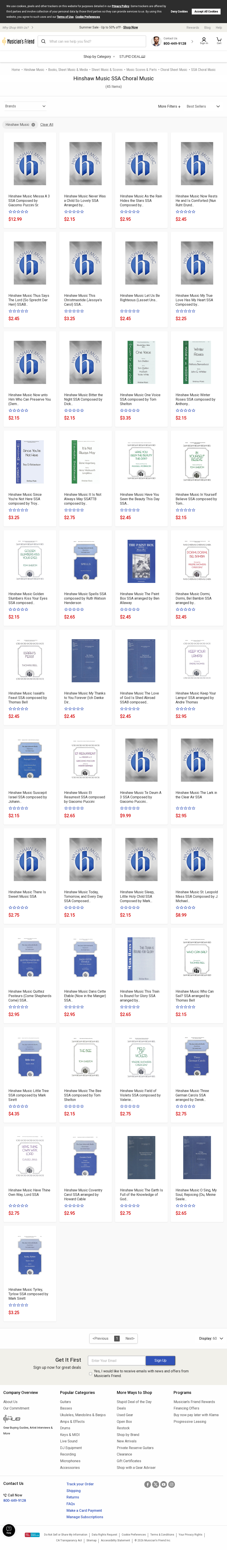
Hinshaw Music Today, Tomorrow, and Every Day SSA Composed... (83, 896)
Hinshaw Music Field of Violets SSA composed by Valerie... (140, 1095)
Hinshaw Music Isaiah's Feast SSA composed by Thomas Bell (27, 697)
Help (219, 27)
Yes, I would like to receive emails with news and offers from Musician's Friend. (141, 1373)
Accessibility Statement (115, 1540)
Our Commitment (16, 1408)
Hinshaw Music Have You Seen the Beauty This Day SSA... (140, 499)
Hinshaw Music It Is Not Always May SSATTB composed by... (82, 499)
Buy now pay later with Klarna (196, 1415)
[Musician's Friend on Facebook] (148, 1484)
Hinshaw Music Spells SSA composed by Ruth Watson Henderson (85, 598)
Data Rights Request (104, 1534)
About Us (10, 1402)
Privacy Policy (120, 6)
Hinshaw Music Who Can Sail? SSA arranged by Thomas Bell (195, 995)
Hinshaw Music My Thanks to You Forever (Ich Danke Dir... (85, 697)
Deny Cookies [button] (179, 11)
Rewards (193, 27)
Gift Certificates (129, 1461)
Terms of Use (65, 16)
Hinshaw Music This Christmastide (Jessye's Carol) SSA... (83, 300)
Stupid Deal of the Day (134, 1402)
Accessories (70, 1468)
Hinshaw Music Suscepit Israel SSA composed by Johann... (27, 797)
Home (16, 70)
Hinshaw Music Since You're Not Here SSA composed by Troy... (25, 499)
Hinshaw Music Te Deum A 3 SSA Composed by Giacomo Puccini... (140, 797)
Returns (73, 1497)
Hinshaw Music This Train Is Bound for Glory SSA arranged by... (139, 995)
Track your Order (80, 1484)
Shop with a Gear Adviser (136, 1468)
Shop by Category (97, 56)
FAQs (71, 1504)
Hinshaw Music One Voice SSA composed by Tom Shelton (140, 399)
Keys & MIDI (70, 1435)
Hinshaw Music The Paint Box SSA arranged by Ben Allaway (139, 598)
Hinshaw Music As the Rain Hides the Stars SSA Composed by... (141, 200)
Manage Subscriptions (85, 1517)
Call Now (14, 1498)
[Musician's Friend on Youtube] (164, 1484)
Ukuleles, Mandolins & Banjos (83, 1415)
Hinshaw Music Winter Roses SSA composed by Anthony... (195, 399)
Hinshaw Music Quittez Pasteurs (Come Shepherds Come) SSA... (29, 995)
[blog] (28, 1419)
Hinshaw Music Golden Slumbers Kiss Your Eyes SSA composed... (27, 598)
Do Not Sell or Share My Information (65, 1534)
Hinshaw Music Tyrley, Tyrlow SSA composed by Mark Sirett (28, 1294)
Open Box (124, 1421)
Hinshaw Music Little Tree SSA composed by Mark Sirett (28, 1095)
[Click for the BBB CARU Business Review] (32, 1535)
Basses (66, 1408)
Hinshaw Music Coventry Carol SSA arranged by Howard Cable (83, 1194)
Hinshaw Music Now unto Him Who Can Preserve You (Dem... (29, 399)
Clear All (46, 124)
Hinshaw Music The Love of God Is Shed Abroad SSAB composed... (139, 697)
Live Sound (68, 1441)
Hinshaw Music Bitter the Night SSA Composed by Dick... (83, 399)
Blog (207, 27)
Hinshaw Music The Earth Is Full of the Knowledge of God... (141, 1194)
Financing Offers (186, 1408)
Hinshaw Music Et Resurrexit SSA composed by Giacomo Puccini (84, 797)
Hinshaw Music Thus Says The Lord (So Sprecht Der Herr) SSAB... (28, 300)
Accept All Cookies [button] (206, 11)
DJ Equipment (71, 1448)
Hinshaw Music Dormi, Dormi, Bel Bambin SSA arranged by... (193, 598)
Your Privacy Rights (190, 1534)
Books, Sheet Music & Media (68, 70)
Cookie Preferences (87, 16)
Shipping (74, 1491)
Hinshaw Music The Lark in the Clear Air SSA (196, 795)
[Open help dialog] (9, 1530)
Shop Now (130, 27)
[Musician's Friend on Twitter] (156, 1484)
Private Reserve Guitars (135, 1448)
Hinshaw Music (34, 70)
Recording (68, 1454)
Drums (65, 1428)
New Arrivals (127, 1441)
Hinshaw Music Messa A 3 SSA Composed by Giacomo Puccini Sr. (29, 200)
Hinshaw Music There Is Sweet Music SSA (27, 894)
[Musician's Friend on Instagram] (172, 1484)
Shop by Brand (128, 1435)
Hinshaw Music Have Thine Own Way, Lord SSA (29, 1192)
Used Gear (125, 1415)
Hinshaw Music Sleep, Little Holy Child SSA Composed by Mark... (137, 896)
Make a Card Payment (84, 1510)
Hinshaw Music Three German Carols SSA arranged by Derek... (192, 1095)
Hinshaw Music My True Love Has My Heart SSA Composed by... (194, 300)
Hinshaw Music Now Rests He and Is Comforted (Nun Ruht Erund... (196, 200)
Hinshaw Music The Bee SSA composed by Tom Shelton (83, 1095)
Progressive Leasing (190, 1421)
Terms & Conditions (162, 1534)
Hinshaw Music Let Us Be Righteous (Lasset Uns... (140, 297)
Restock (123, 1428)
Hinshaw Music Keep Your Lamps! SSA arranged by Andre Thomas (196, 697)
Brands (10, 106)
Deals (121, 1408)
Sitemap (91, 1540)
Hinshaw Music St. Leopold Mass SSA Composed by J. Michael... (197, 896)
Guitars (65, 1402)
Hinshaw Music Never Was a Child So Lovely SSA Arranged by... (85, 200)
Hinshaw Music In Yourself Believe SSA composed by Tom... (196, 499)
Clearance (124, 1454)
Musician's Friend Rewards (194, 1402)
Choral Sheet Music (173, 70)
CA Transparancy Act (69, 1540)
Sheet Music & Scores (107, 70)
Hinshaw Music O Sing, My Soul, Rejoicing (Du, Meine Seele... (196, 1194)
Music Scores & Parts (141, 70)
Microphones (70, 1461)
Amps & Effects (72, 1421)
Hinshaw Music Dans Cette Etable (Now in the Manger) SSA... (85, 995)
